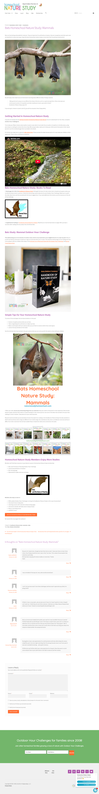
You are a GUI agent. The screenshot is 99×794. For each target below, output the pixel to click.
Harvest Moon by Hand (11, 645)
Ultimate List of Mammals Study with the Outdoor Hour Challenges (46, 241)
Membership (39, 13)
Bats (8, 526)
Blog (27, 13)
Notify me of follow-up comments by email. (20, 704)
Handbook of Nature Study (16, 525)
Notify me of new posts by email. (18, 707)
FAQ (53, 770)
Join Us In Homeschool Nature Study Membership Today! (21, 514)
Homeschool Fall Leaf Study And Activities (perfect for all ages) (53, 532)
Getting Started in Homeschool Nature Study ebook (32, 119)
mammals (25, 525)
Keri (16, 576)
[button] (46, 13)
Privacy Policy (8, 785)
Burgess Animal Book (14, 526)
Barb (20, 25)
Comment (11, 673)
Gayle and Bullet (12, 555)
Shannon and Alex (12, 590)
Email (31, 693)
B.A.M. (15, 606)
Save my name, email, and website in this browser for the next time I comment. (29, 700)
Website (52, 693)
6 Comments (25, 25)
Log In (21, 13)
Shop (16, 13)
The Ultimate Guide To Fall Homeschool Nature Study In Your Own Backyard (21, 532)
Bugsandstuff (13, 623)
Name (10, 693)
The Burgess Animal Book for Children (28, 222)
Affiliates (47, 770)
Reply (67, 563)
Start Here (7, 13)
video (29, 525)
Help (32, 13)
